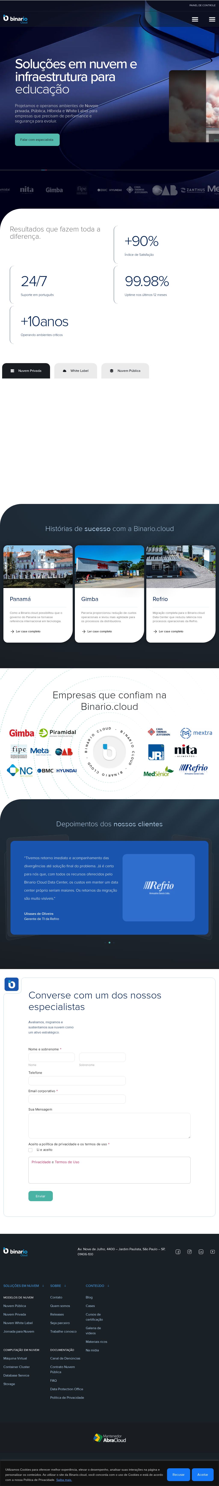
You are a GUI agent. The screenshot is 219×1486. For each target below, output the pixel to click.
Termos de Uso (67, 1169)
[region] (109, 1473)
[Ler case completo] (12, 638)
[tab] (26, 370)
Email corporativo (43, 1098)
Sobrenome (87, 1072)
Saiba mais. (64, 1480)
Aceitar (202, 1475)
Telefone (35, 1080)
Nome (32, 1072)
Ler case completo (28, 638)
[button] (105, 950)
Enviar (41, 1203)
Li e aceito (45, 1157)
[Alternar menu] (195, 19)
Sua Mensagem (40, 1117)
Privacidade (41, 1169)
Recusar (179, 1475)
